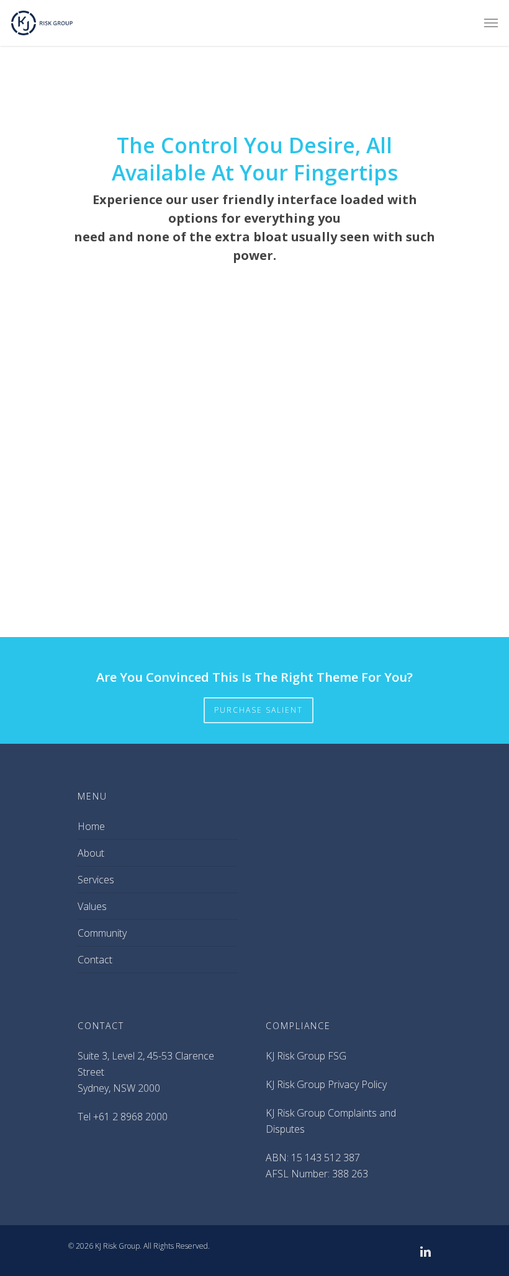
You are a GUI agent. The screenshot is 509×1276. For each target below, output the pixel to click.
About (91, 853)
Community (102, 933)
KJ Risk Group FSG (306, 1056)
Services (96, 879)
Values (92, 906)
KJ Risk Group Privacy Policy (326, 1084)
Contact (95, 959)
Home (91, 826)
